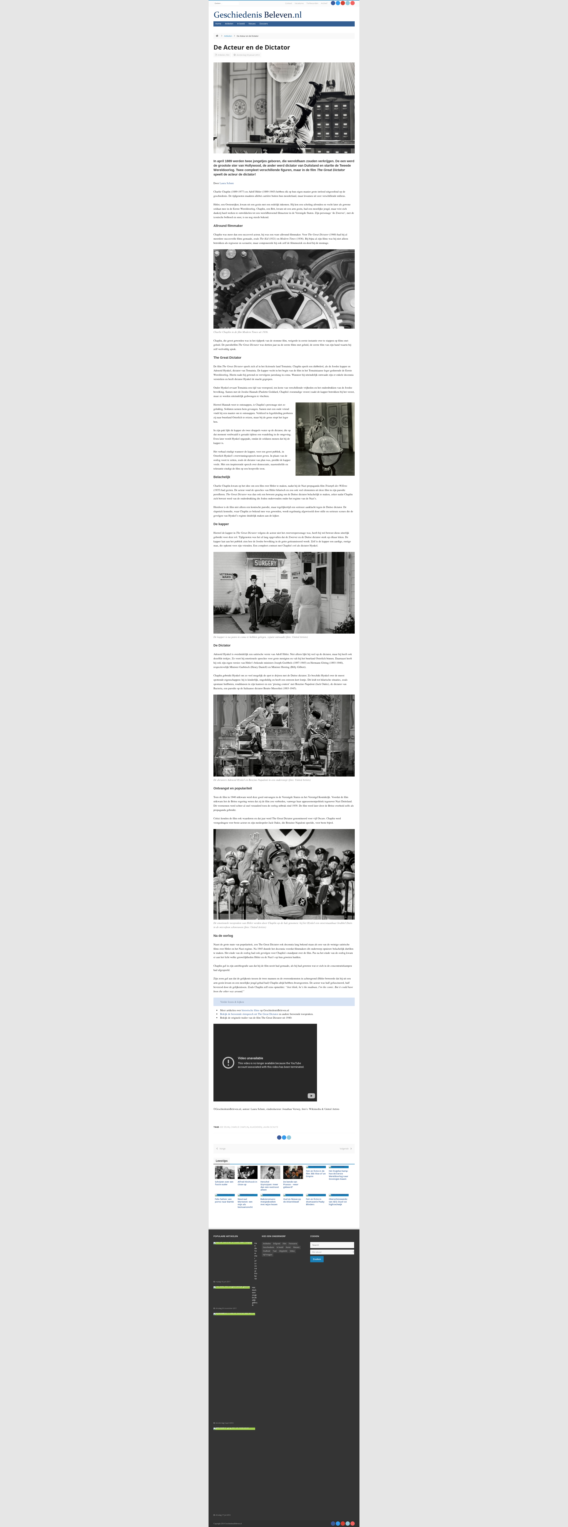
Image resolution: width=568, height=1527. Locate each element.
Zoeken (317, 1259)
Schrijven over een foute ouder (224, 1183)
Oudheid (266, 1251)
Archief (324, 3)
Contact (288, 3)
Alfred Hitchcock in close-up (247, 1183)
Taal (274, 1251)
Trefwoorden (312, 3)
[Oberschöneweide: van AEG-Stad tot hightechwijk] (339, 1195)
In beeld (241, 23)
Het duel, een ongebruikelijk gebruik (254, 1296)
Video (292, 1251)
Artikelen (229, 23)
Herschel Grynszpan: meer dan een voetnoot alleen (269, 1185)
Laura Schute (227, 183)
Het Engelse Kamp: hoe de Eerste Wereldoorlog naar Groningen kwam (338, 1175)
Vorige (222, 1148)
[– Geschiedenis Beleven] (257, 14)
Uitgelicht (283, 1251)
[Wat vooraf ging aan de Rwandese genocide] (234, 1429)
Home (218, 23)
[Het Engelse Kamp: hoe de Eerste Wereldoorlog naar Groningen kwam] (339, 1167)
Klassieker (256, 1127)
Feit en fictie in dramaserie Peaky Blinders (315, 1202)
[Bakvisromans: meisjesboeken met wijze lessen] (270, 1195)
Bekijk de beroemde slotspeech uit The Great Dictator (249, 1014)
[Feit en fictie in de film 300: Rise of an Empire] (316, 1167)
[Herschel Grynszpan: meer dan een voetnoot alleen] (270, 1172)
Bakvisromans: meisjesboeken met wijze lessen (268, 1202)
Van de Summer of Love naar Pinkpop (255, 1261)
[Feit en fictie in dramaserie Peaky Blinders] (316, 1195)
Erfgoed (276, 1243)
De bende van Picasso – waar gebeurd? (290, 1184)
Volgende (345, 1148)
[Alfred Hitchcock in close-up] (248, 1172)
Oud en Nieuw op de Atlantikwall (292, 1200)
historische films (250, 1010)
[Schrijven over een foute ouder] (225, 1172)
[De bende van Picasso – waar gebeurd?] (293, 1172)
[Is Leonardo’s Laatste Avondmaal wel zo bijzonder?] (234, 1314)
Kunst (288, 1247)
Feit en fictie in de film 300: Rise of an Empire (316, 1174)
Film (227, 55)
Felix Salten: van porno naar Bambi (224, 1200)
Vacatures (299, 3)
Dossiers (263, 23)
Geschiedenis (268, 1247)
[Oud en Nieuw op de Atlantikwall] (293, 1195)
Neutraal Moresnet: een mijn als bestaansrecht (245, 1203)
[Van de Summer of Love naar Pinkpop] (232, 1243)
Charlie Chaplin (240, 1127)
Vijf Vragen (267, 1254)
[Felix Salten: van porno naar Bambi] (225, 1195)
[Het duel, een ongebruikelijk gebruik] (231, 1287)
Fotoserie (293, 1243)
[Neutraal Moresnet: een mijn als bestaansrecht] (248, 1195)
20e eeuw (225, 1127)
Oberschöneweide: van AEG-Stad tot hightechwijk (338, 1202)
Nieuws (252, 23)
